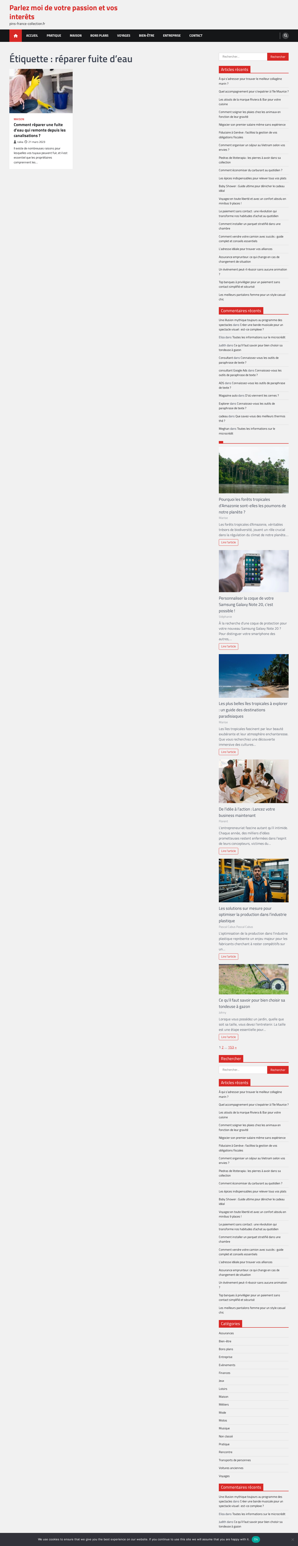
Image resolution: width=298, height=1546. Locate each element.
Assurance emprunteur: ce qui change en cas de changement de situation (249, 259)
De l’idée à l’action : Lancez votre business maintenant (247, 812)
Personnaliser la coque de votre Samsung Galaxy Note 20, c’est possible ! (246, 604)
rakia (20, 142)
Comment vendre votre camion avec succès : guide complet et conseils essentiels (251, 238)
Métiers (224, 1404)
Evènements (227, 1365)
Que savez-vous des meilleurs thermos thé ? (252, 418)
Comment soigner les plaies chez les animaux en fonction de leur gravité (250, 114)
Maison (76, 35)
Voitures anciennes (231, 1468)
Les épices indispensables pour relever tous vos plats (252, 178)
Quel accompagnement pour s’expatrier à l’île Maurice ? (254, 91)
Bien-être (146, 35)
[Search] (285, 35)
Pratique (54, 35)
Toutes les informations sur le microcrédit (258, 337)
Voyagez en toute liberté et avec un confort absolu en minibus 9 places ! (252, 201)
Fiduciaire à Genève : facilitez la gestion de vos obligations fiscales (248, 134)
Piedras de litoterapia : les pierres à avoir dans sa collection (250, 160)
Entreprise (172, 35)
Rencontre (225, 1452)
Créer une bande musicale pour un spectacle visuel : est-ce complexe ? (251, 327)
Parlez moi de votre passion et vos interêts (63, 12)
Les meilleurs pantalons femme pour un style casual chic (252, 297)
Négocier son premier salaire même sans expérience (252, 124)
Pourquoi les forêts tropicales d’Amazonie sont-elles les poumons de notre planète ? (252, 505)
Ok (256, 1539)
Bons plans (99, 35)
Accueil (32, 35)
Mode (222, 1412)
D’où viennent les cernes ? (262, 395)
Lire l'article (228, 542)
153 (231, 1047)
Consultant (226, 357)
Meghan (224, 428)
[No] (292, 1539)
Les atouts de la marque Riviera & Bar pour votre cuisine (250, 101)
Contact (195, 35)
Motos (223, 1420)
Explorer (224, 403)
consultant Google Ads (233, 370)
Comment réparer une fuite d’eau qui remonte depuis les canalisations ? (40, 130)
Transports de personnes (235, 1460)
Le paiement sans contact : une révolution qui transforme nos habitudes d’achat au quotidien (249, 213)
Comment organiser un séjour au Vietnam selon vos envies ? (252, 147)
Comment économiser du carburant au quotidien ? (250, 170)
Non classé (226, 1436)
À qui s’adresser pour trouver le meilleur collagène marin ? (250, 81)
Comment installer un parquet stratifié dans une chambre (250, 226)
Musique (224, 1428)
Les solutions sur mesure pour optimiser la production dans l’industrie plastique (253, 914)
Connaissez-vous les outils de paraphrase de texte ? (249, 360)
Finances (224, 1372)
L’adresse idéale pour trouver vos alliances (245, 248)
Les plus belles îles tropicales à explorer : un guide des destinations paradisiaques (253, 709)
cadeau (223, 416)
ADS (221, 383)
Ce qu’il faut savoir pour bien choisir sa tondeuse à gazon (251, 347)
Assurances (226, 1333)
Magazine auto (228, 395)
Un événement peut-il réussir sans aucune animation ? (253, 271)
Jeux (221, 1380)
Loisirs (223, 1388)
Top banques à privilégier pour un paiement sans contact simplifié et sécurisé (249, 284)
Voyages (123, 35)
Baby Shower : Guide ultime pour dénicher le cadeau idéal (251, 188)
